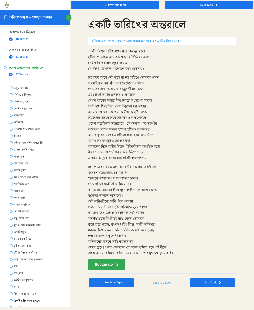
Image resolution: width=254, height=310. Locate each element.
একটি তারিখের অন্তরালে (169, 41)
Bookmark (104, 264)
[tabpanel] (162, 159)
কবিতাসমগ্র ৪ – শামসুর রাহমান (30, 17)
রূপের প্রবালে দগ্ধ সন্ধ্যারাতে (140, 41)
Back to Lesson (162, 283)
